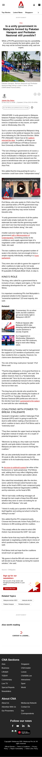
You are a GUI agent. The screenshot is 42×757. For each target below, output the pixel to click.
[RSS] (29, 726)
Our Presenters (8, 711)
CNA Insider (26, 668)
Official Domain (10, 746)
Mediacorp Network (29, 703)
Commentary (7, 680)
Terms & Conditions (23, 746)
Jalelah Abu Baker (8, 100)
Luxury (23, 672)
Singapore (29, 12)
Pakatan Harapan (8, 604)
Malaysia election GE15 (10, 600)
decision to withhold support (15, 467)
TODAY (5, 676)
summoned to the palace (30, 401)
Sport (23, 683)
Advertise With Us (9, 707)
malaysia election (27, 600)
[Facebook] (12, 726)
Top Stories (6, 12)
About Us (5, 703)
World (23, 687)
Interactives (25, 680)
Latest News (18, 12)
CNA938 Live (26, 676)
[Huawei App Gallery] (24, 732)
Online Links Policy (31, 748)
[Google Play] (13, 731)
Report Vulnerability (16, 748)
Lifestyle (5, 672)
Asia (21, 23)
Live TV (5, 683)
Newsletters (6, 691)
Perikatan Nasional (24, 604)
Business (5, 668)
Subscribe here (10, 588)
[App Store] (15, 731)
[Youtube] (18, 726)
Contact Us (25, 707)
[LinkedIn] (23, 726)
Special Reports (8, 687)
